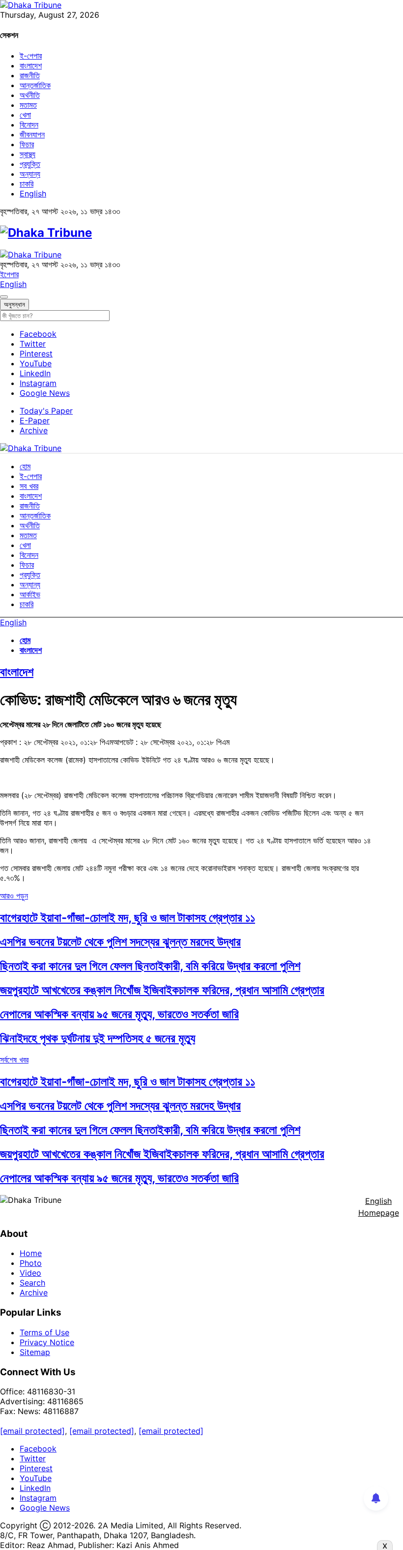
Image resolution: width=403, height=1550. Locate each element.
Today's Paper (46, 411)
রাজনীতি (30, 75)
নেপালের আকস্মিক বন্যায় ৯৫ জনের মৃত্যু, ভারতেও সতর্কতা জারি (119, 1014)
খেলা (25, 115)
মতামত (28, 105)
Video (30, 1273)
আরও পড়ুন (14, 896)
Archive (34, 430)
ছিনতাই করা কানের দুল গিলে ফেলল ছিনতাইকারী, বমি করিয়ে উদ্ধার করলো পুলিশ (150, 966)
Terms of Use (44, 1332)
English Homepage (378, 1207)
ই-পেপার (31, 56)
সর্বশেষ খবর (14, 1060)
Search (32, 1283)
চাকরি (26, 184)
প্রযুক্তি (30, 164)
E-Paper (35, 420)
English (33, 193)
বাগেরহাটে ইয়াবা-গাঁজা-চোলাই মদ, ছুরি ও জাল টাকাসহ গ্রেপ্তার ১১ (127, 917)
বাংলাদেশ (31, 65)
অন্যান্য (30, 174)
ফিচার (27, 144)
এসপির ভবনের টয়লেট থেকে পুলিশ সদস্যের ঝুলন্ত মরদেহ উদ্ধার (120, 942)
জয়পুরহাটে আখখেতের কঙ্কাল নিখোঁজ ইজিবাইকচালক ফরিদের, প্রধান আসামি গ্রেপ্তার (162, 990)
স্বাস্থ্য (27, 154)
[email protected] (32, 1431)
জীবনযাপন (32, 134)
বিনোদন (29, 124)
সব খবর (29, 486)
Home (31, 1253)
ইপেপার (9, 274)
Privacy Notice (47, 1342)
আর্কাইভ (30, 594)
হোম (25, 466)
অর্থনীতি (30, 95)
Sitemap (35, 1352)
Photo (31, 1263)
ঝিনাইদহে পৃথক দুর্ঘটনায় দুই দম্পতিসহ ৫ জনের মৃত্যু (97, 1038)
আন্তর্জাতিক (35, 85)
